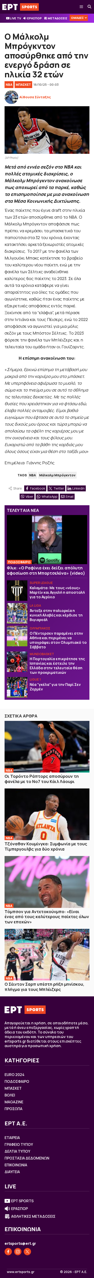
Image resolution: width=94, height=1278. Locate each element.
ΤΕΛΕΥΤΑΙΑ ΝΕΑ (23, 510)
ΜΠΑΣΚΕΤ (23, 84)
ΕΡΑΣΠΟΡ (34, 18)
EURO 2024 (14, 1074)
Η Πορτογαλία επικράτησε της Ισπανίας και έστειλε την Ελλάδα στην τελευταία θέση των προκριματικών (57, 665)
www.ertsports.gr (20, 1271)
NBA (9, 84)
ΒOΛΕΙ (10, 1095)
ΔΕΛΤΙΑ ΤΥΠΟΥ (17, 1151)
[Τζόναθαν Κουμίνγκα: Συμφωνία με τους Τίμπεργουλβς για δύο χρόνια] (47, 814)
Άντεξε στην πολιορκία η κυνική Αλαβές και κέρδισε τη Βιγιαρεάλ (56, 615)
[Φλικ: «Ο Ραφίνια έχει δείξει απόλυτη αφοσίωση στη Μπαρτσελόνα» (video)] (47, 539)
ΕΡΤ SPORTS (22, 1200)
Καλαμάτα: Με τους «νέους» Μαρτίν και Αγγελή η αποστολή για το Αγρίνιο (57, 592)
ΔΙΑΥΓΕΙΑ (12, 1171)
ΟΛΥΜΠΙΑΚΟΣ (40, 628)
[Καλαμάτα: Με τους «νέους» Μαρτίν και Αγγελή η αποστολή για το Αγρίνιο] (17, 590)
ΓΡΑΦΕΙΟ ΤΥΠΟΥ (19, 1144)
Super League (41, 583)
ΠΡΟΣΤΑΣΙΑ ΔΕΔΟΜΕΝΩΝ (27, 1158)
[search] (90, 6)
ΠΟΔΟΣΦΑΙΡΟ (19, 562)
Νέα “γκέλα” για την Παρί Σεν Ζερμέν (55, 687)
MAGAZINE (14, 1101)
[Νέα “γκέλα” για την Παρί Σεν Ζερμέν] (17, 687)
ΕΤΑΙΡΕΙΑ (12, 1137)
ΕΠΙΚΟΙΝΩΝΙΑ (16, 1164)
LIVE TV (15, 18)
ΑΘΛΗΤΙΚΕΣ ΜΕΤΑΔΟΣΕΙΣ (33, 1216)
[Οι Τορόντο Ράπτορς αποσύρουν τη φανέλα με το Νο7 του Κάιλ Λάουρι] (47, 747)
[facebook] (8, 1251)
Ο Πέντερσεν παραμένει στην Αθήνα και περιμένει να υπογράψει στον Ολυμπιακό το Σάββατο (58, 640)
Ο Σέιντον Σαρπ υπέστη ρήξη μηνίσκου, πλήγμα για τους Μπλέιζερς (44, 986)
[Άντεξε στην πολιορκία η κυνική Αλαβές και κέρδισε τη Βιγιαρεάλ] (17, 613)
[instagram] (17, 1251)
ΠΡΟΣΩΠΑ (13, 1108)
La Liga (35, 605)
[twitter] (27, 1251)
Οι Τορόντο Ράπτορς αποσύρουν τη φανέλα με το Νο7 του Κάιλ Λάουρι (42, 778)
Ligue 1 (35, 679)
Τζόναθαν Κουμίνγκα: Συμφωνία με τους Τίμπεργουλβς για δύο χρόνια (46, 846)
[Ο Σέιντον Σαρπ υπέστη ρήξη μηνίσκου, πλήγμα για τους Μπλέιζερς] (47, 954)
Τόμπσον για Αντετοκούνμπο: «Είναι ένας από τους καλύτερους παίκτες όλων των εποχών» (47, 916)
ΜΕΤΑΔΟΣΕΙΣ (57, 18)
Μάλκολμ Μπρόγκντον (57, 475)
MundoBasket (42, 654)
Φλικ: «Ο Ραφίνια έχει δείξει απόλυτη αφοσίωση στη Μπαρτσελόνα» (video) (46, 570)
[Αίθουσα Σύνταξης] (11, 97)
